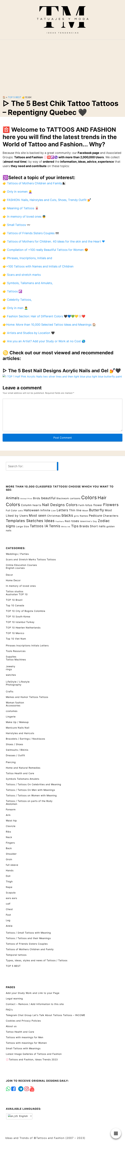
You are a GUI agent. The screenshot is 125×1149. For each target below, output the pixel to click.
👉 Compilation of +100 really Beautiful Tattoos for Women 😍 (45, 249)
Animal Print (26, 499)
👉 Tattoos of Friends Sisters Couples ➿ (31, 233)
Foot (8, 914)
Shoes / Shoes (14, 744)
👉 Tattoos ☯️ (12, 291)
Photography (13, 684)
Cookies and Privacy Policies (23, 1020)
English (23, 1116)
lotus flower (93, 505)
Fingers (10, 842)
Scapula (11, 892)
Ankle (9, 925)
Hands (10, 870)
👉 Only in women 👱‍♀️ (17, 191)
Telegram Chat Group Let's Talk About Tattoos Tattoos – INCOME (45, 1015)
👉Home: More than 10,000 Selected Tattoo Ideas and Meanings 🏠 (49, 324)
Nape (9, 887)
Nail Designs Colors (60, 505)
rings (9, 669)
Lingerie (11, 716)
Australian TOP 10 (17, 594)
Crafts (9, 691)
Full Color (11, 510)
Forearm (11, 809)
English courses (15, 568)
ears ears (11, 898)
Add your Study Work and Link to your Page (32, 993)
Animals (13, 498)
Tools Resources (16, 651)
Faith (81, 505)
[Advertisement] (62, 65)
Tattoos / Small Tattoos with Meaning (28, 932)
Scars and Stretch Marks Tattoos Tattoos (31, 559)
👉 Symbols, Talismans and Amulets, (28, 283)
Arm (8, 815)
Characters (110, 515)
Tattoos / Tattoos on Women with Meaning (31, 795)
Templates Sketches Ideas (30, 520)
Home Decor (13, 580)
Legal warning (14, 998)
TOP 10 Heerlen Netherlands (23, 627)
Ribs (8, 831)
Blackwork (62, 498)
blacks (67, 515)
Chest (9, 909)
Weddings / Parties (17, 553)
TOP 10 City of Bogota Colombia (25, 611)
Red (67, 521)
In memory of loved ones (21, 585)
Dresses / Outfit (15, 755)
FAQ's (9, 1009)
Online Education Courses (21, 565)
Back (9, 848)
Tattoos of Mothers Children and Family (30, 949)
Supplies (11, 656)
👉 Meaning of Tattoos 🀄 (21, 208)
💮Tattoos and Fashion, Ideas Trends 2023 (32, 1059)
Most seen (37, 515)
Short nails (98, 526)
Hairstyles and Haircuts (20, 733)
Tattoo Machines (16, 659)
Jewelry (10, 666)
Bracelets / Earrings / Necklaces (25, 738)
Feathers (60, 521)
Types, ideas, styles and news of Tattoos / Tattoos (36, 960)
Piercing (11, 762)
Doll (8, 876)
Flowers (111, 504)
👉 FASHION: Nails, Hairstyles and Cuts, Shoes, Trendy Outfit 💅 (47, 200)
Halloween (32, 510)
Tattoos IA (39, 526)
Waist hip (11, 820)
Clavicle (10, 826)
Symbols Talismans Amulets (22, 778)
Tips (75, 526)
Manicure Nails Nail (17, 727)
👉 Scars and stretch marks (22, 274)
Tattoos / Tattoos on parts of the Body (29, 801)
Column (26, 505)
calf (8, 903)
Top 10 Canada (15, 605)
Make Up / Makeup (17, 722)
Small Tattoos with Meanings (23, 1048)
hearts (37, 505)
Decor (9, 574)
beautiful (48, 498)
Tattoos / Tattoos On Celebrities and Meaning (33, 784)
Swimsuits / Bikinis (17, 749)
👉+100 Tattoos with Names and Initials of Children (38, 266)
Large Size (22, 526)
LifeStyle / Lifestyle (18, 681)
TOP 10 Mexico (15, 633)
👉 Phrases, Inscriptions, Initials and (27, 258)
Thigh (9, 881)
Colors (89, 497)
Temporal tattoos (16, 954)
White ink (65, 527)
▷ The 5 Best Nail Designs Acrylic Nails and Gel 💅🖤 (62, 370)
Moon (85, 510)
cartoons (75, 498)
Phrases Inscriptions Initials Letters (27, 645)
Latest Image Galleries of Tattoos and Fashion (34, 1054)
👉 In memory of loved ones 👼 (24, 216)
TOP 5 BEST (14, 97)
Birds (36, 498)
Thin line (75, 510)
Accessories (13, 705)
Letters (62, 510)
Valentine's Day (88, 521)
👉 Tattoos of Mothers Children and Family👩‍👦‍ (34, 183)
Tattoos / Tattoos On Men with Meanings (30, 789)
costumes (11, 711)
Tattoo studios (14, 591)
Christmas (54, 515)
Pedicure (95, 515)
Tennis (54, 526)
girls (76, 516)
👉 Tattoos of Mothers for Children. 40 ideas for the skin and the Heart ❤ (54, 241)
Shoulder (11, 853)
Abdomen (11, 804)
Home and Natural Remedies (23, 767)
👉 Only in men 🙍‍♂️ (15, 308)
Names (84, 515)
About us (11, 1026)
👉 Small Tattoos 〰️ (16, 225)
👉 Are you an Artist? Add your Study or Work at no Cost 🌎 (44, 341)
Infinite (45, 510)
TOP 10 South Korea (18, 616)
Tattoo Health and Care (20, 773)
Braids (84, 526)
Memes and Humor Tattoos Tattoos (27, 697)
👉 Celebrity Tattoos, (17, 299)
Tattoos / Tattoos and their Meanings (28, 938)
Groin (9, 859)
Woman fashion (15, 702)
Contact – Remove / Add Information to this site (35, 1004)
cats (20, 510)
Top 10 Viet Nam (16, 638)
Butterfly (96, 510)
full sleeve (12, 864)
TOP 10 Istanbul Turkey (20, 622)
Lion (53, 510)
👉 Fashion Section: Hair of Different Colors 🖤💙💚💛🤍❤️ (44, 316)
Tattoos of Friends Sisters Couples (27, 943)
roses (75, 521)
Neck (9, 837)
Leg (8, 920)
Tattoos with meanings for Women (26, 1042)
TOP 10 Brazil (14, 599)
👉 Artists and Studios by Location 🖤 (29, 333)
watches (11, 674)
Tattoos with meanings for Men (24, 1037)
